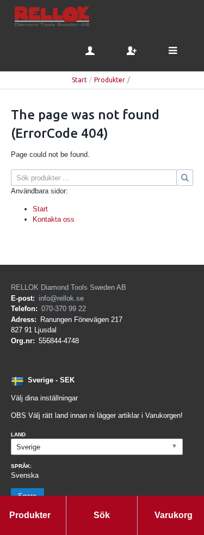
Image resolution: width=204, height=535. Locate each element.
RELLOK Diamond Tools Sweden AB (68, 287)
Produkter (109, 79)
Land (18, 434)
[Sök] (185, 177)
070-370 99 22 (63, 309)
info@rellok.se (61, 298)
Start (79, 79)
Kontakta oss (54, 219)
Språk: (21, 466)
